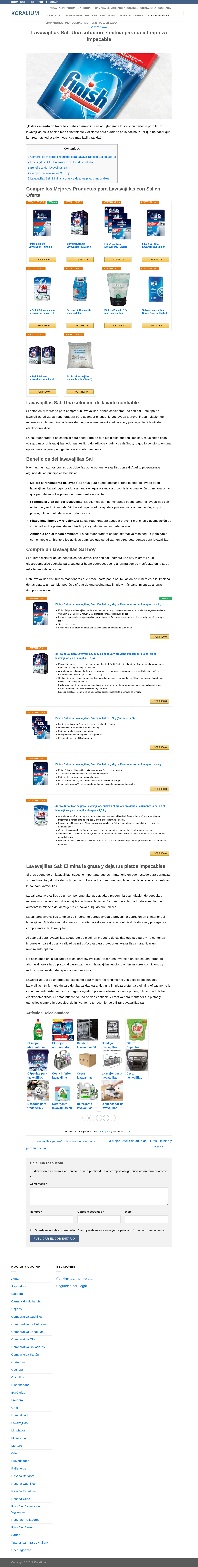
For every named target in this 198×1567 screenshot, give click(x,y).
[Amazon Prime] (52, 251)
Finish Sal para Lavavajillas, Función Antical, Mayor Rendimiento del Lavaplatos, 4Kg (108, 764)
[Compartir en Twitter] (92, 1118)
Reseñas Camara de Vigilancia (25, 1509)
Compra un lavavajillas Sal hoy (49, 173)
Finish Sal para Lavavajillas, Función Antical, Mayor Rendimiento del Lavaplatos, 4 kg (108, 604)
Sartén (15, 1534)
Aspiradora (67, 8)
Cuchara (164, 8)
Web (128, 1211)
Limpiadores (54, 23)
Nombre (36, 1211)
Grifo (123, 15)
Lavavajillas (160, 15)
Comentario (38, 1183)
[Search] (46, 8)
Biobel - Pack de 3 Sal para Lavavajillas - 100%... (116, 312)
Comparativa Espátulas (27, 1331)
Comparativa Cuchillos (27, 1316)
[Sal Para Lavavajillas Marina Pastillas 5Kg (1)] (80, 355)
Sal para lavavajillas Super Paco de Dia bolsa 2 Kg (155, 312)
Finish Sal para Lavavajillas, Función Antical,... (40, 245)
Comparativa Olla (23, 1339)
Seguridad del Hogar (71, 1286)
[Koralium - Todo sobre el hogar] (25, 13)
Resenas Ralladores (25, 1519)
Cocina (128, 1131)
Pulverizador (108, 23)
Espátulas (107, 15)
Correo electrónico (90, 1211)
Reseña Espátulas (24, 1491)
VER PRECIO (44, 259)
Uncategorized (21, 1550)
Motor (90, 1280)
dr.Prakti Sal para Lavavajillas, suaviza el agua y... (79, 245)
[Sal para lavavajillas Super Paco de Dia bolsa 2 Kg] (155, 289)
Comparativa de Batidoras (29, 1324)
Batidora (84, 8)
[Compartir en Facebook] (85, 1118)
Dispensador (74, 15)
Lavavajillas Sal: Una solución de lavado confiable (61, 162)
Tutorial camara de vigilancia (31, 1542)
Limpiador (18, 1430)
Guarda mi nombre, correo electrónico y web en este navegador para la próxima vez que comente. (100, 1230)
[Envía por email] (99, 1118)
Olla (14, 1453)
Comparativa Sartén (25, 1354)
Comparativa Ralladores (28, 1347)
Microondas (73, 23)
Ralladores (18, 1468)
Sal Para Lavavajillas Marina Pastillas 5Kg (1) (79, 378)
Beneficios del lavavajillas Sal (48, 167)
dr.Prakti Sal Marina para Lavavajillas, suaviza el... (42, 311)
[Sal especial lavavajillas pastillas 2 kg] (80, 289)
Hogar (81, 1279)
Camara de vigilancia (110, 8)
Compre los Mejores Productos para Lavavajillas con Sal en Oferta (72, 156)
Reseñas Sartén (22, 1527)
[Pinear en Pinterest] (106, 1118)
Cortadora (148, 8)
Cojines (132, 8)
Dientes (73, 1280)
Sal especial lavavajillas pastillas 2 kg (79, 311)
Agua (53, 8)
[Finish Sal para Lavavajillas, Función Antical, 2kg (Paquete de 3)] (117, 223)
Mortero (90, 23)
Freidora (91, 15)
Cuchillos (53, 15)
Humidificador (139, 15)
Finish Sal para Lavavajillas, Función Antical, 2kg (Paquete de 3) (95, 718)
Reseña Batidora (22, 1476)
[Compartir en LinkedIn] (113, 1118)
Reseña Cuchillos (23, 1483)
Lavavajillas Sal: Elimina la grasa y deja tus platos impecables (68, 178)
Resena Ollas (20, 1498)
